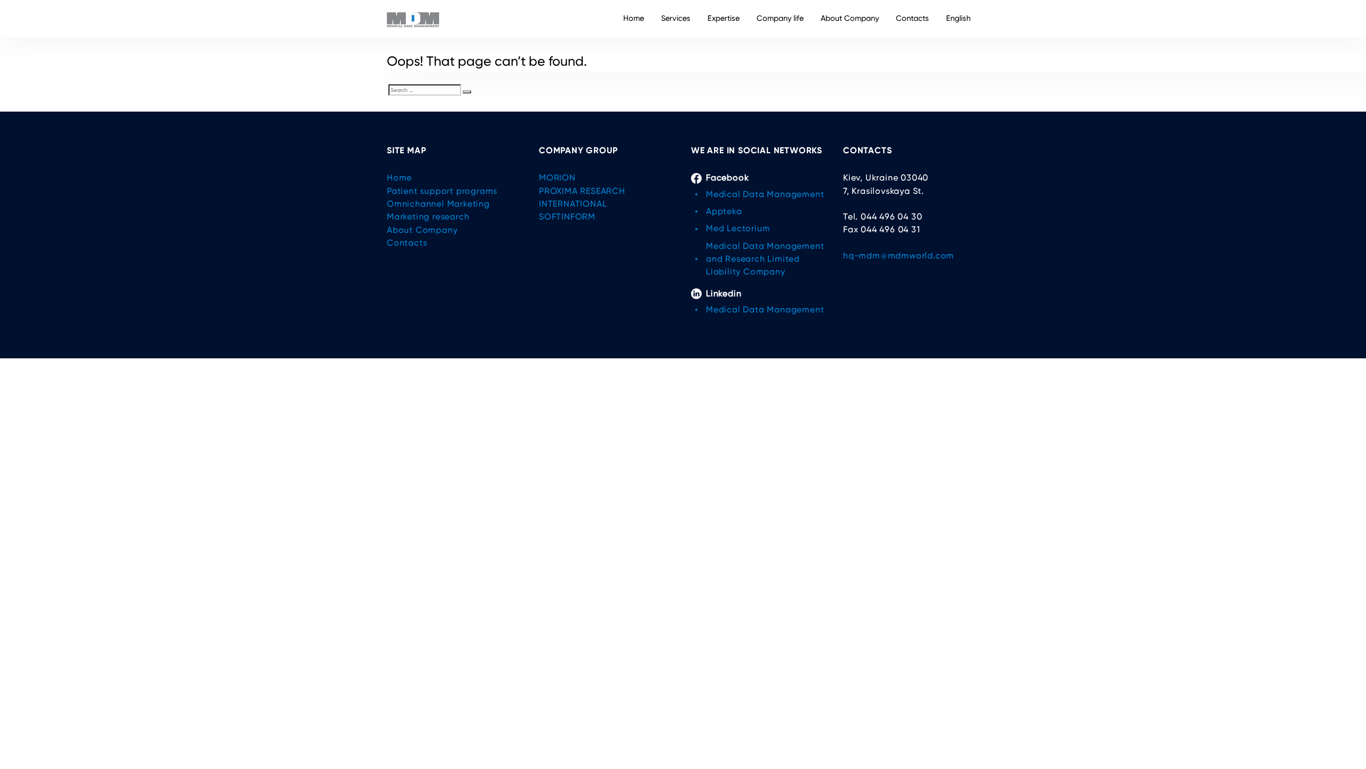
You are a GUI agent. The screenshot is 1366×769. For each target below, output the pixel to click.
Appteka (724, 211)
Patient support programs (442, 191)
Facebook (727, 177)
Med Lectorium (738, 228)
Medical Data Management (765, 194)
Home (633, 18)
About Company (850, 18)
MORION (557, 177)
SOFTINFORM (567, 216)
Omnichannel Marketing (438, 204)
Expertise (724, 18)
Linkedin (723, 293)
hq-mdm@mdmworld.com (898, 255)
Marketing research (428, 216)
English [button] (958, 18)
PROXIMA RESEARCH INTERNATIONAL (582, 197)
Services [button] (675, 18)
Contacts (912, 18)
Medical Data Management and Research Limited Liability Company (765, 259)
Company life (780, 18)
